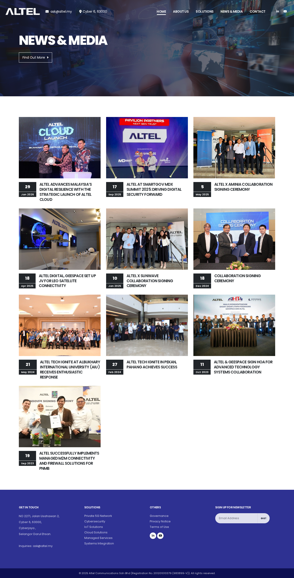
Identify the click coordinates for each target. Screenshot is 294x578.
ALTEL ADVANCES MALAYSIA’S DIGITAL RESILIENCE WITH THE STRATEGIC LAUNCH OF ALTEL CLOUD (66, 192)
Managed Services (98, 538)
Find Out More (34, 57)
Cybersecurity (94, 521)
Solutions (205, 11)
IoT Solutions (93, 527)
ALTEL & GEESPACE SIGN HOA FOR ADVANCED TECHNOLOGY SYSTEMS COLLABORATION (243, 367)
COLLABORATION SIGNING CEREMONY (237, 278)
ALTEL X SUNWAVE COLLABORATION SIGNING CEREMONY (150, 281)
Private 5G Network (98, 516)
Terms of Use (159, 527)
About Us (181, 11)
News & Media (231, 11)
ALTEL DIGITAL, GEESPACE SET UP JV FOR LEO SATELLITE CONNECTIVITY (67, 281)
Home (161, 11)
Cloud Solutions (95, 532)
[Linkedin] (277, 11)
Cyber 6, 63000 (94, 11)
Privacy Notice (160, 521)
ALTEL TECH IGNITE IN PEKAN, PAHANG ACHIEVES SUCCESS (152, 364)
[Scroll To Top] (286, 573)
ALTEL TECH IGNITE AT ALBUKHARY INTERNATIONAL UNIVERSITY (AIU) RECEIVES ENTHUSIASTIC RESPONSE (70, 369)
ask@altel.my (61, 11)
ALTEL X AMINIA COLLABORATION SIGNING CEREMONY (243, 187)
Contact (258, 11)
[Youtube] (285, 11)
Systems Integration (99, 543)
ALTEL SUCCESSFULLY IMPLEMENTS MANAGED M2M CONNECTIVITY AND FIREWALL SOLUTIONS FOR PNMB (69, 460)
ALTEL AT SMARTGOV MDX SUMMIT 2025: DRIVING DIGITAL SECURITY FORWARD (154, 189)
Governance (159, 516)
